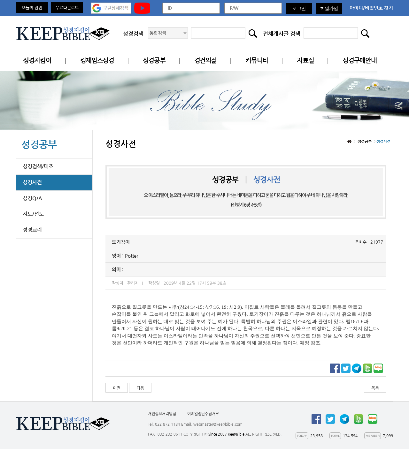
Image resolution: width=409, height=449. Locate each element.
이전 (116, 388)
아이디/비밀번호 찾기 (371, 8)
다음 (140, 388)
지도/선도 (33, 214)
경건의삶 (205, 60)
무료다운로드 (67, 7)
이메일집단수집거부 (203, 413)
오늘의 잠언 (32, 7)
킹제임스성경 (97, 60)
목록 (375, 388)
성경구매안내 (359, 60)
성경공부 (154, 60)
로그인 (299, 8)
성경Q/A (32, 198)
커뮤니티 (256, 60)
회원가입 (329, 8)
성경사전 (32, 182)
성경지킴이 (37, 60)
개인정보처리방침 (162, 413)
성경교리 (32, 230)
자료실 (305, 60)
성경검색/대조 (38, 166)
